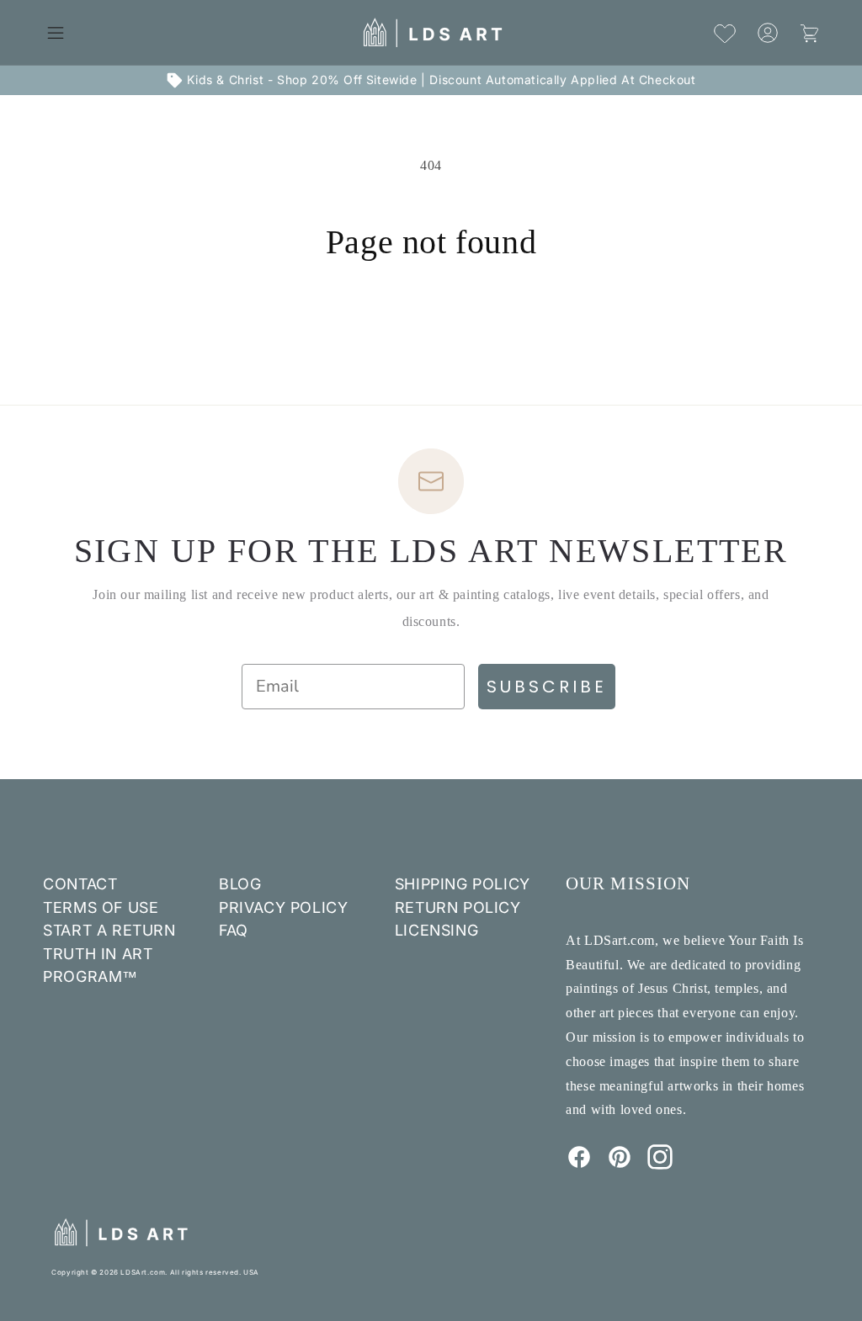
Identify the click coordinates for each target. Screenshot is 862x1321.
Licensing (436, 930)
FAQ (233, 930)
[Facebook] (579, 1164)
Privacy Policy (283, 907)
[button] (55, 32)
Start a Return (109, 930)
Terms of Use (100, 907)
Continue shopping (431, 325)
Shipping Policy (462, 884)
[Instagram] (659, 1164)
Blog (240, 884)
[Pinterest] (619, 1164)
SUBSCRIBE (547, 686)
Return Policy (458, 907)
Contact (80, 884)
